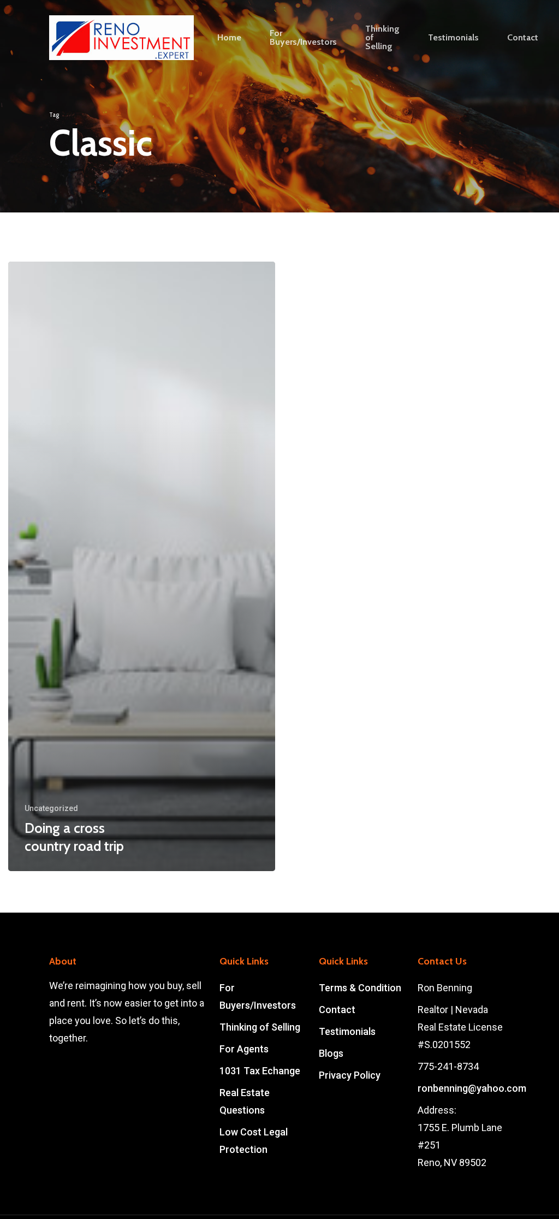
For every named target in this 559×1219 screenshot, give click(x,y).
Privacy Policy (349, 1075)
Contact (337, 1009)
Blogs (331, 1053)
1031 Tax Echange (259, 1070)
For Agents (244, 1049)
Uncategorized (51, 808)
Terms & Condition (360, 987)
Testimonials (347, 1031)
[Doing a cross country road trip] (141, 566)
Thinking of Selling (259, 1027)
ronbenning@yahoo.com (472, 1088)
